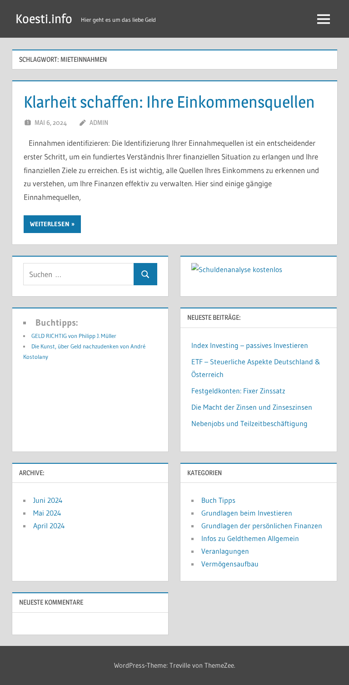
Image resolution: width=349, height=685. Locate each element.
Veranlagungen (225, 551)
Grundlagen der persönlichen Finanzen (261, 525)
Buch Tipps (218, 500)
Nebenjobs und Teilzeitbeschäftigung (249, 423)
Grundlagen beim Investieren (246, 512)
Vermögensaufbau (230, 563)
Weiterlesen (50, 224)
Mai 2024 (47, 512)
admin (99, 122)
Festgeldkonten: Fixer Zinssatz (238, 390)
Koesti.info (43, 18)
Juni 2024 (48, 500)
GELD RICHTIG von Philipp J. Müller (73, 335)
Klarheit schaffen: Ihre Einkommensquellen (169, 102)
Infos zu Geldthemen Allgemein (250, 538)
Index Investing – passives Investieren (249, 345)
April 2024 (49, 525)
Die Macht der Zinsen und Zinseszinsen (251, 407)
